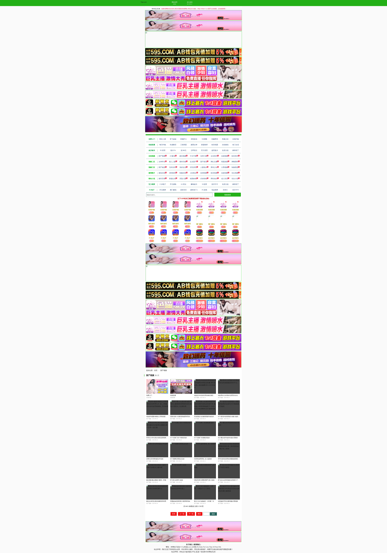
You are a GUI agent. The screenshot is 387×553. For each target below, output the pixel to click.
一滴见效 (151, 226)
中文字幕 (193, 156)
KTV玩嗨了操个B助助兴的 (178, 437)
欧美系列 (235, 156)
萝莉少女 (214, 167)
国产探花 (203, 161)
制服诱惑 (235, 167)
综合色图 (235, 173)
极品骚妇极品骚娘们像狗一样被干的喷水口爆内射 (161, 480)
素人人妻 (172, 161)
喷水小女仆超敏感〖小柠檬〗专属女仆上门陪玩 (209, 501)
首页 (155, 370)
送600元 (199, 227)
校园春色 (193, 178)
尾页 (199, 514)
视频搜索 (227, 195)
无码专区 (172, 167)
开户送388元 (199, 241)
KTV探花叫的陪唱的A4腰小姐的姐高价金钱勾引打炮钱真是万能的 (238, 416)
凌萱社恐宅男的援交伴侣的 (154, 459)
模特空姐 (182, 161)
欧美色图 (214, 173)
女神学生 (162, 161)
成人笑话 (224, 178)
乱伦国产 (193, 161)
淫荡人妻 (182, 178)
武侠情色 (203, 178)
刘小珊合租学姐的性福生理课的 (228, 437)
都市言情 (162, 178)
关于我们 (189, 544)
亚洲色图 (203, 173)
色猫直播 (173, 395)
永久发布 (189, 2)
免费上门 (151, 212)
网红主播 (214, 161)
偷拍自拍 (162, 173)
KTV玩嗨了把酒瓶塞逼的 (202, 437)
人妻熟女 (203, 167)
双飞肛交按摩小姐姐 (176, 480)
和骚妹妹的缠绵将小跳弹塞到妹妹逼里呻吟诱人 (185, 501)
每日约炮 (199, 212)
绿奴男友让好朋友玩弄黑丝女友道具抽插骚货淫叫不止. (235, 395)
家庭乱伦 (172, 178)
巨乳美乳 (193, 167)
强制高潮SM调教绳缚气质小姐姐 (204, 480)
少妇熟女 (193, 173)
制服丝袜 (182, 173)
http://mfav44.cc (189, 4)
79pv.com (144, 2)
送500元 (151, 241)
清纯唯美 (172, 173)
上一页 (181, 514)
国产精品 (162, 167)
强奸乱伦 (182, 167)
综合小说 (235, 178)
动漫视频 (224, 156)
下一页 (191, 514)
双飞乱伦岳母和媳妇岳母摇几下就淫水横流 (231, 480)
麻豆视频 (182, 156)
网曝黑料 (235, 161)
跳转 (213, 514)
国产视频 (162, 156)
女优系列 (214, 156)
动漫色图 (224, 173)
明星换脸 (224, 161)
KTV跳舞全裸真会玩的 (177, 459)
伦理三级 (203, 156)
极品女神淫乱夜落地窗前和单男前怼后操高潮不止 (161, 501)
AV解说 (172, 156)
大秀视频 (224, 167)
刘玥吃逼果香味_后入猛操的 (203, 459)
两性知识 (214, 178)
